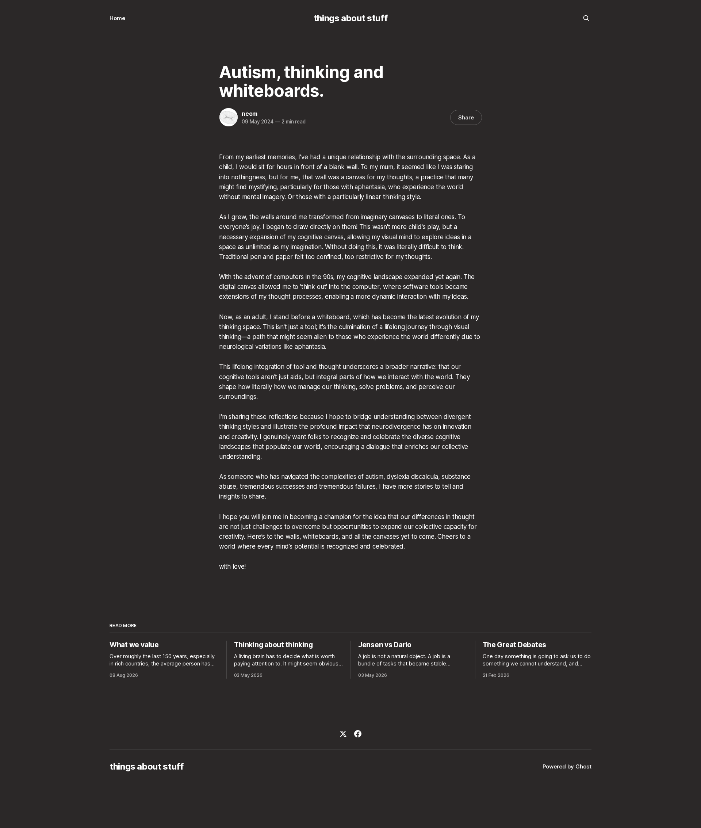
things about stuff (351, 18)
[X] (343, 733)
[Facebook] (357, 733)
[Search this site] (586, 18)
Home (117, 18)
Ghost (583, 766)
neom (249, 113)
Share (466, 117)
